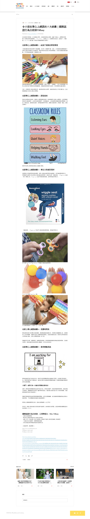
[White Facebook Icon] (80, 513)
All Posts (17, 14)
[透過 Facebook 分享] (23, 455)
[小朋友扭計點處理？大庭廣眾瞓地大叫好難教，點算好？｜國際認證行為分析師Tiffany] (65, 474)
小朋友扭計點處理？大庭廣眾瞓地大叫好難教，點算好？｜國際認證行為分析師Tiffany (64, 481)
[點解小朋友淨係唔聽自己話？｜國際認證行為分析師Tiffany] (25, 474)
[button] (72, 14)
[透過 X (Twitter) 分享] (26, 455)
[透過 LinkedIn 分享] (29, 455)
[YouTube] (74, 513)
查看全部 (72, 466)
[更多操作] (67, 23)
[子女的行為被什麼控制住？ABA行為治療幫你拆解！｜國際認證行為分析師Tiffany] (45, 474)
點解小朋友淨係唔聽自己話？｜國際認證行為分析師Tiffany (25, 481)
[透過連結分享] (32, 455)
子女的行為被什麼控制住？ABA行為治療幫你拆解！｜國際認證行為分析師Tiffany (45, 481)
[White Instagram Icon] (77, 513)
